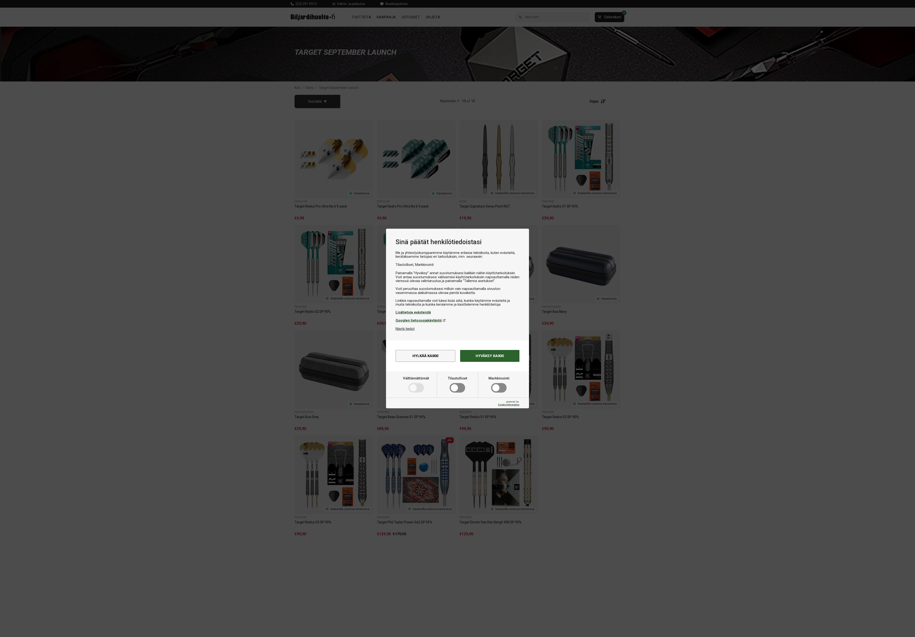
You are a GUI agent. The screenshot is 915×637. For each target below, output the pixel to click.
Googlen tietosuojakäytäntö (419, 320)
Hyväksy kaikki (490, 356)
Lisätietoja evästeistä (413, 312)
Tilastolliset (457, 378)
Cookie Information (508, 404)
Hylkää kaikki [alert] (425, 356)
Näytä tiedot (405, 329)
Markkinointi (498, 378)
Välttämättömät (416, 378)
